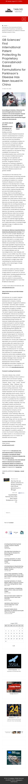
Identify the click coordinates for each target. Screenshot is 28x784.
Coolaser (11, 522)
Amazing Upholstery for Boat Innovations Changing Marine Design (12, 560)
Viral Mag (18, 780)
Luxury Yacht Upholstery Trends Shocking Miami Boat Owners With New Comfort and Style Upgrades (14, 575)
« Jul (13, 646)
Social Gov (19, 467)
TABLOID (18, 9)
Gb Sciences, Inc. (7, 128)
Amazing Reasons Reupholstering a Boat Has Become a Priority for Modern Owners (13, 567)
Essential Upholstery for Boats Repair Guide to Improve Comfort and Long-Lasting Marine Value (13, 582)
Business (4, 36)
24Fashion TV (12, 717)
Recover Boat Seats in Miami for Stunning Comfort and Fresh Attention (13, 597)
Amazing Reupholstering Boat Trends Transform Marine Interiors (12, 545)
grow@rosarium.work (8, 445)
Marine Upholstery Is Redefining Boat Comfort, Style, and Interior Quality (13, 590)
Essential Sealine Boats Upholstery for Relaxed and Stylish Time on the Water (14, 610)
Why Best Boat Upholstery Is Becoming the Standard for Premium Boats (12, 553)
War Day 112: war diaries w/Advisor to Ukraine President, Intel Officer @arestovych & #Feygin (17, 484)
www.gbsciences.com (8, 287)
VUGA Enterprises (12, 669)
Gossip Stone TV (14, 693)
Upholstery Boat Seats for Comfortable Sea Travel (11, 604)
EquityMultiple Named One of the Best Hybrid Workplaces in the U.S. (11, 497)
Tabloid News (18, 11)
